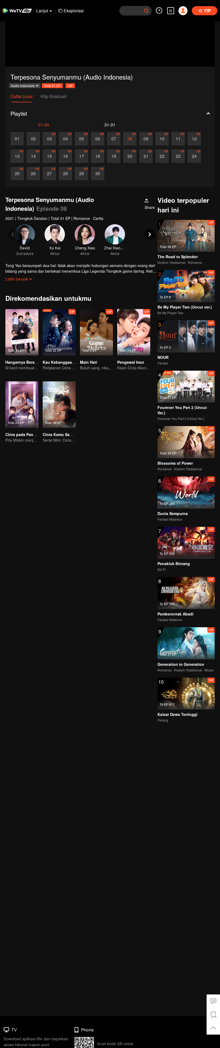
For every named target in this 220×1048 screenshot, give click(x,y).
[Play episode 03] (49, 138)
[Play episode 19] (113, 156)
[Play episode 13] (17, 156)
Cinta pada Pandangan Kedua (32, 434)
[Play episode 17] (81, 156)
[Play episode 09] (146, 138)
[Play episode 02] (33, 138)
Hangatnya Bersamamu (26, 362)
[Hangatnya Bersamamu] (21, 332)
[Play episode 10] (162, 138)
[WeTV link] (17, 10)
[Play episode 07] (113, 138)
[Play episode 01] (17, 138)
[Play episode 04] (65, 138)
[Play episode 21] (146, 156)
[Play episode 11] (178, 138)
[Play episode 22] (162, 156)
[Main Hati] (96, 332)
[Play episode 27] (49, 173)
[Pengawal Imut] (133, 332)
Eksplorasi (74, 10)
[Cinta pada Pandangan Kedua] (21, 404)
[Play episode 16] (65, 156)
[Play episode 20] (130, 156)
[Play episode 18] (97, 156)
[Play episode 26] (33, 173)
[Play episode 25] (17, 173)
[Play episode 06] (97, 138)
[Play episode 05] (81, 138)
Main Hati (88, 362)
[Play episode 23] (178, 156)
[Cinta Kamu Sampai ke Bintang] (59, 404)
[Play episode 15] (49, 156)
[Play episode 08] (130, 138)
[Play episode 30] (97, 173)
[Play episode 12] (194, 138)
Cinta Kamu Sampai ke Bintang (71, 434)
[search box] (146, 10)
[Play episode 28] (65, 173)
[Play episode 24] (194, 156)
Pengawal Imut (130, 362)
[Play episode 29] (81, 173)
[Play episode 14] (33, 156)
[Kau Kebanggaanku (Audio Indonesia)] (59, 332)
